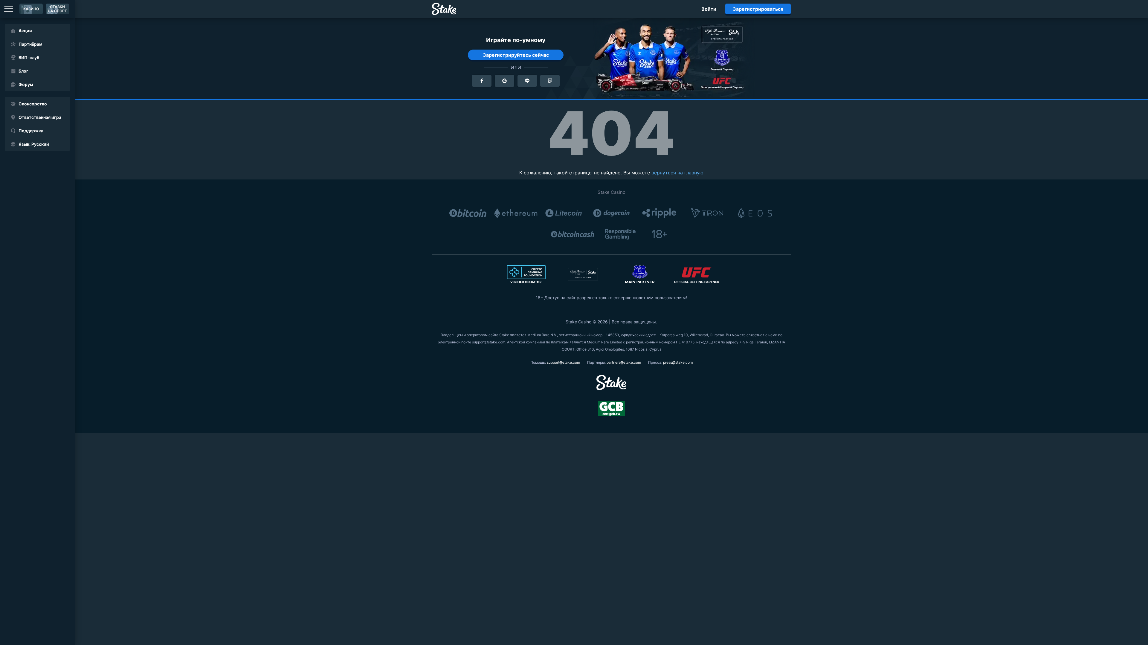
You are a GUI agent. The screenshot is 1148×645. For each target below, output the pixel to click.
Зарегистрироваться (758, 9)
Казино (31, 9)
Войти (708, 9)
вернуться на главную (677, 173)
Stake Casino (611, 192)
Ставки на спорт (57, 8)
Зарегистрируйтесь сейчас (516, 55)
